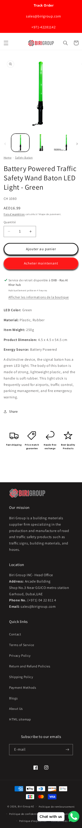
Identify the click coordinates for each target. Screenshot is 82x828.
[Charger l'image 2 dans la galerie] (41, 143)
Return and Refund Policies (29, 666)
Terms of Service (21, 645)
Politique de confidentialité (26, 814)
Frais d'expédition (14, 214)
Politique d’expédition (32, 821)
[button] (6, 43)
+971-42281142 (43, 27)
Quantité (10, 222)
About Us (16, 708)
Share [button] (13, 411)
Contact (15, 634)
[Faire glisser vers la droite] (77, 144)
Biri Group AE (26, 806)
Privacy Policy (20, 655)
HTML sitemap (20, 719)
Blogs (13, 698)
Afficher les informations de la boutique (38, 297)
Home (8, 157)
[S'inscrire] (67, 749)
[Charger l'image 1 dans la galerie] (20, 143)
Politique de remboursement (56, 806)
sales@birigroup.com (43, 16)
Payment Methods (22, 687)
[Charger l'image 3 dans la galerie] (61, 143)
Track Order (43, 5)
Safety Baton (24, 157)
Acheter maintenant (41, 263)
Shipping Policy (21, 677)
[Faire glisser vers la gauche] (5, 144)
